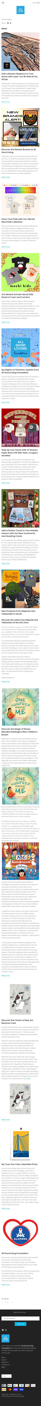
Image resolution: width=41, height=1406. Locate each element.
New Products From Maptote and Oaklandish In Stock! (18, 612)
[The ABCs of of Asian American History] (20, 880)
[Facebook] (3, 1330)
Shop (3, 1357)
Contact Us (5, 1365)
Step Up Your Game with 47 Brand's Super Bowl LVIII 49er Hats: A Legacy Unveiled (19, 452)
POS (3, 1396)
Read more (5, 102)
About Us (4, 1362)
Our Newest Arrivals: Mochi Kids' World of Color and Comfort (17, 296)
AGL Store (17, 1394)
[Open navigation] (2, 2)
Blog (3, 1367)
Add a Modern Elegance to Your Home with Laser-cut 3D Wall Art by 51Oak (19, 76)
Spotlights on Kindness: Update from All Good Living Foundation (20, 371)
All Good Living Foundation (14, 1253)
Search (4, 1360)
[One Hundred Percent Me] (20, 804)
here (28, 1078)
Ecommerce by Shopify (16, 1396)
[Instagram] (6, 1330)
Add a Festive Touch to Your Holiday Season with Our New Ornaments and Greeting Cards (19, 533)
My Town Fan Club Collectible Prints (19, 1164)
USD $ (4, 1376)
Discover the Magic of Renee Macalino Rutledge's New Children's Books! (19, 732)
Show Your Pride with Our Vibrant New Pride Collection (18, 220)
